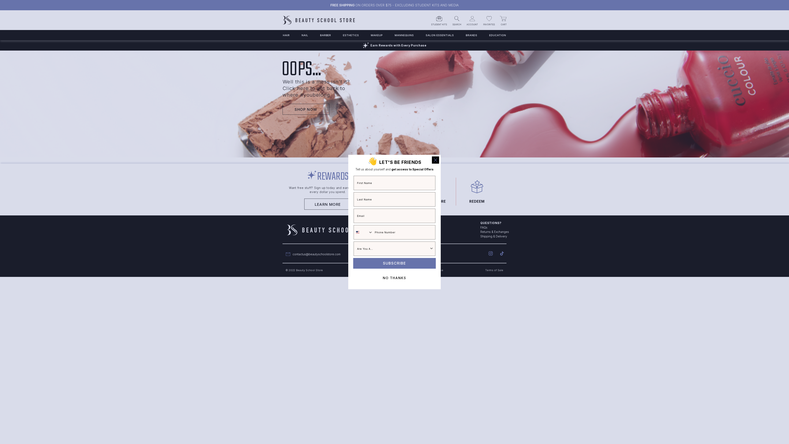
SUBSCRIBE (394, 263)
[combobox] (363, 232)
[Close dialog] (435, 160)
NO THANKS (394, 278)
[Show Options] (431, 249)
